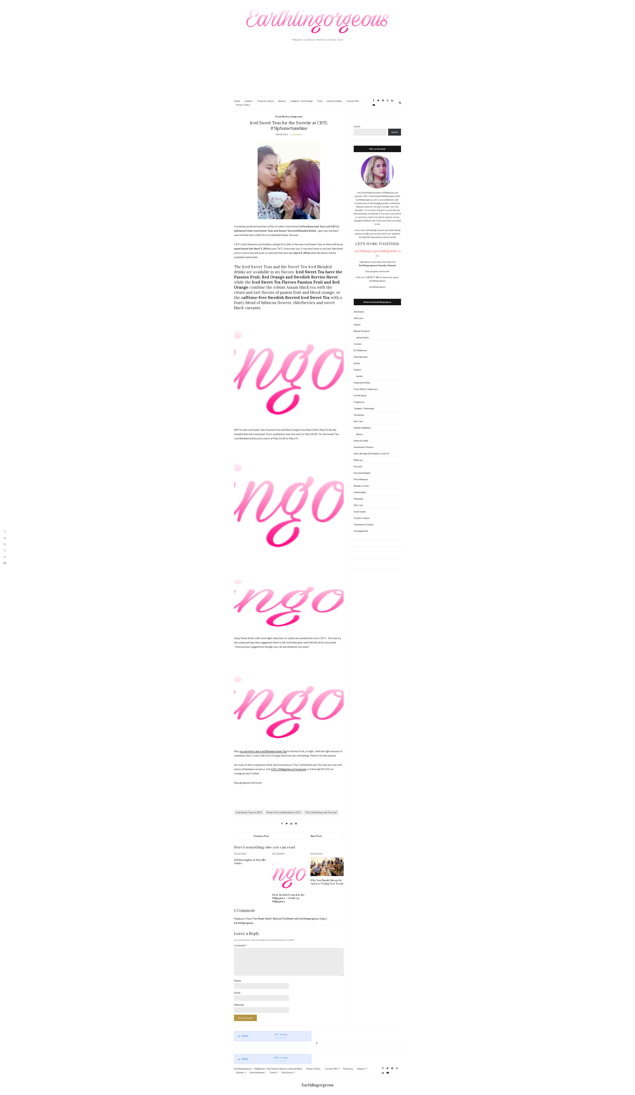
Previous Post (261, 836)
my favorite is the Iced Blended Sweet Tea (263, 751)
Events (357, 363)
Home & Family (334, 101)
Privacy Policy (243, 104)
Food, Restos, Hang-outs (289, 116)
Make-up (358, 460)
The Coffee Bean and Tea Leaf (321, 812)
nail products (362, 337)
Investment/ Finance (363, 447)
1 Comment (296, 134)
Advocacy (358, 318)
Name (237, 980)
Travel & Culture (265, 101)
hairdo (359, 376)
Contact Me (352, 101)
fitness (359, 434)
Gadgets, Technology (301, 101)
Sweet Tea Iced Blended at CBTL (283, 812)
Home (237, 101)
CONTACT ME (372, 277)
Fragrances (359, 402)
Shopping (358, 498)
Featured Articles (362, 382)
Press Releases (361, 479)
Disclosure (287, 1072)
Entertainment (360, 357)
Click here (364, 262)
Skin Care (358, 505)
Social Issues (360, 511)
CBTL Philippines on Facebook (288, 769)
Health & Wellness (362, 427)
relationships (360, 492)
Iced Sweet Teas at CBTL (249, 812)
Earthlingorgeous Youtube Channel (377, 265)
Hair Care (358, 421)
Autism (357, 324)
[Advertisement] (317, 71)
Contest (357, 344)
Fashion (249, 101)
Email (237, 992)
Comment (240, 945)
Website (239, 1004)
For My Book (360, 395)
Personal (358, 466)
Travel (272, 1072)
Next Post (316, 836)
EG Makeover (360, 350)
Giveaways (359, 415)
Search (357, 126)
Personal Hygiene (362, 473)
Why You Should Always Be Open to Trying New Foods (326, 882)
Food (319, 101)
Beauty (282, 101)
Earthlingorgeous (318, 1085)
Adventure (359, 311)
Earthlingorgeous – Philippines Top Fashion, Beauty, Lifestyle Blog (268, 1068)
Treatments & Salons (364, 524)
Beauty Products (362, 331)
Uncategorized (361, 531)
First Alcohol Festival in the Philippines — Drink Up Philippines (288, 898)
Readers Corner (361, 485)
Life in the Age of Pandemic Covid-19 (371, 453)
